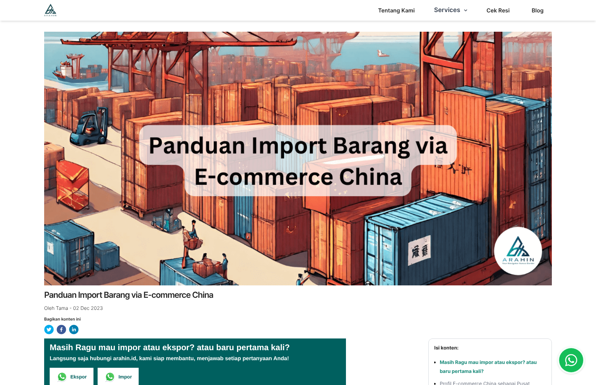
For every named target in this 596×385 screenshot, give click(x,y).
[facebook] (61, 329)
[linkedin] (74, 329)
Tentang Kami (396, 10)
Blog (538, 10)
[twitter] (49, 329)
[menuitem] (396, 10)
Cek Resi (497, 10)
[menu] (396, 10)
